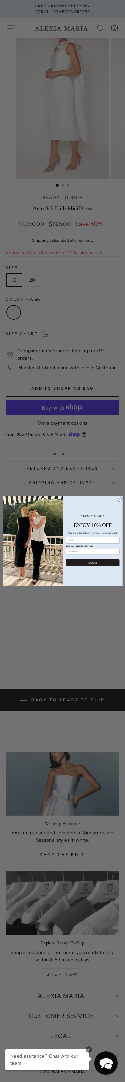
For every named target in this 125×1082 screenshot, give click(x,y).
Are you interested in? (79, 546)
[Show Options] (117, 551)
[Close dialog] (119, 499)
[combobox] (91, 551)
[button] (106, 1063)
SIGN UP (92, 563)
